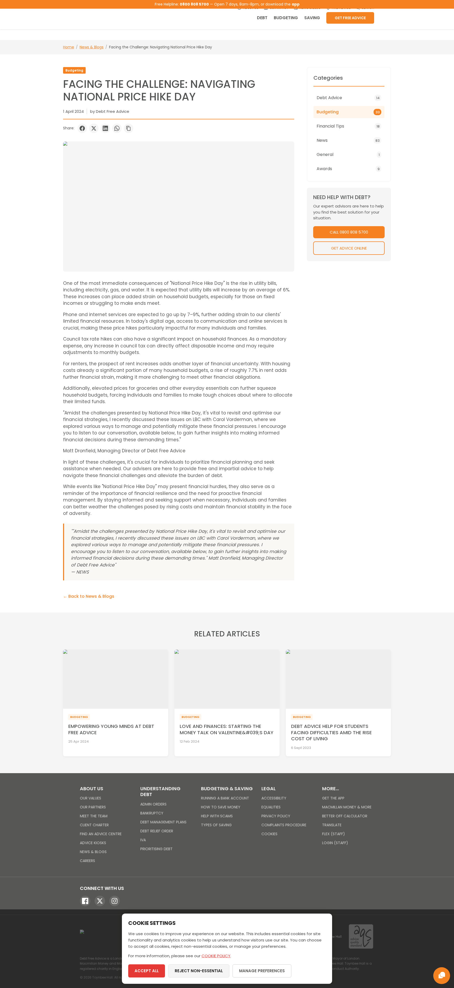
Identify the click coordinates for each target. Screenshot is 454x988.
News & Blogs (92, 47)
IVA (143, 840)
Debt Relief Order (156, 831)
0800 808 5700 (194, 4)
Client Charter (94, 825)
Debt (262, 18)
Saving (312, 18)
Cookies (269, 834)
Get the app (333, 798)
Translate (332, 825)
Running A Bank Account (225, 798)
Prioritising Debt (156, 849)
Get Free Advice (350, 18)
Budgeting (286, 18)
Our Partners (93, 807)
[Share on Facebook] (82, 128)
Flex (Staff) (333, 834)
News (348, 140)
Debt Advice (348, 98)
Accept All (147, 971)
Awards (348, 169)
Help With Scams (217, 816)
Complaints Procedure (283, 825)
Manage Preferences (262, 971)
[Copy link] (128, 128)
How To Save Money (220, 807)
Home (68, 47)
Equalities (271, 807)
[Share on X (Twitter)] (94, 128)
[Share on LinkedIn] (105, 128)
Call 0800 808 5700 (349, 232)
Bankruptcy (151, 813)
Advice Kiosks (93, 842)
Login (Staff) (335, 842)
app (296, 4)
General (348, 154)
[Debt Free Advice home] (111, 14)
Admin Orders (153, 804)
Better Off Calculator (344, 816)
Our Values (90, 798)
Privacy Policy (275, 816)
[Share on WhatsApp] (117, 128)
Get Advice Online (349, 248)
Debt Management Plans (163, 822)
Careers (87, 860)
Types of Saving (216, 825)
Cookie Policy (216, 956)
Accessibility (273, 798)
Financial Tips (348, 126)
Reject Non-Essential (199, 971)
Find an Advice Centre (101, 834)
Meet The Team (93, 816)
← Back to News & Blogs (88, 596)
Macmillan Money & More (347, 807)
